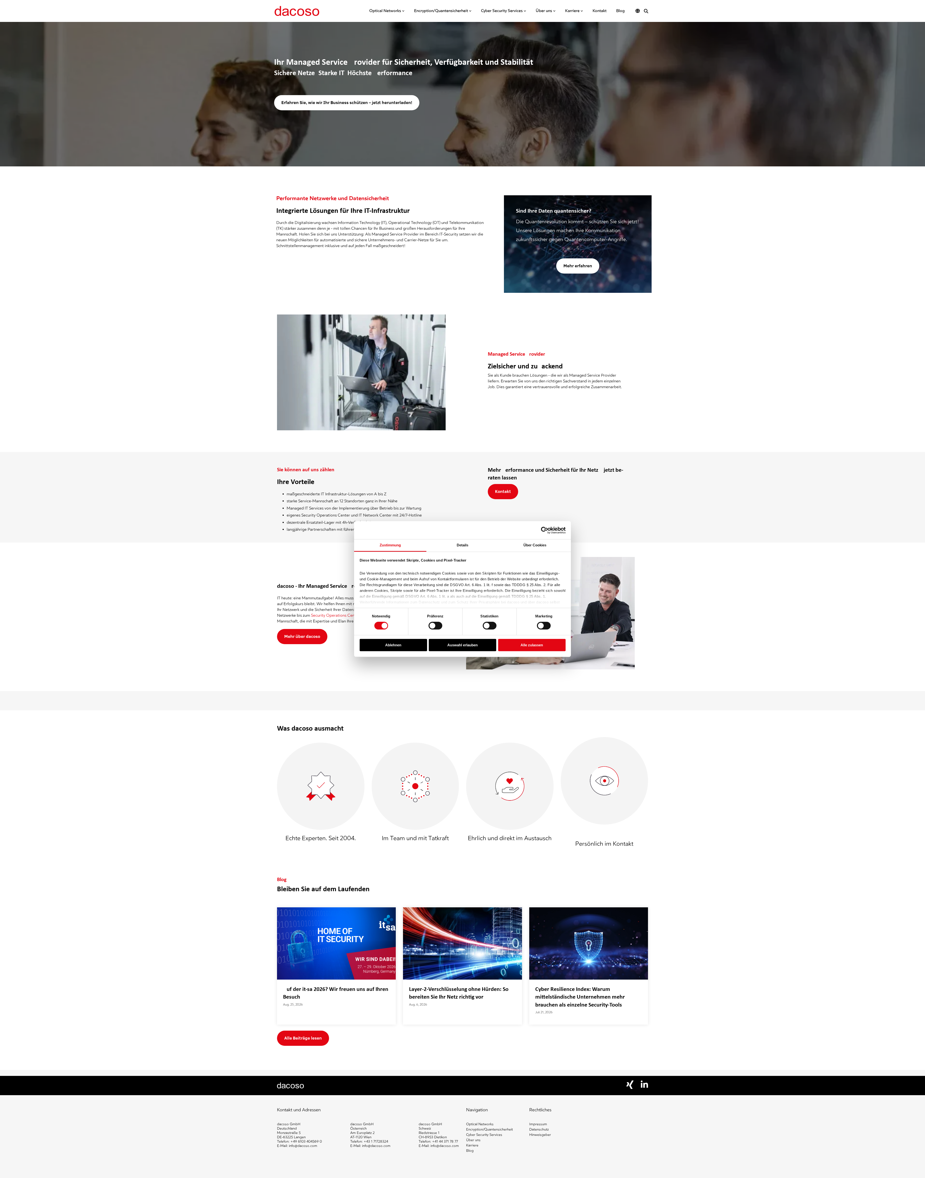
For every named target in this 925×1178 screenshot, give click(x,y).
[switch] (435, 626)
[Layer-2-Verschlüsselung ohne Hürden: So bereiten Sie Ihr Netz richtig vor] (462, 943)
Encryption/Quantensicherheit (441, 10)
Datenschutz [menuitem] (539, 1129)
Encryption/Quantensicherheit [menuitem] (489, 1129)
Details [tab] (462, 545)
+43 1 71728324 (376, 1141)
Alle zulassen (532, 645)
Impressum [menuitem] (538, 1124)
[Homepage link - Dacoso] (290, 1086)
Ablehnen (393, 645)
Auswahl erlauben (462, 645)
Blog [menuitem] (470, 1151)
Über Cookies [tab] (534, 545)
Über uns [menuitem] (473, 1140)
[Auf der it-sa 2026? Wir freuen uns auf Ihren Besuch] (336, 943)
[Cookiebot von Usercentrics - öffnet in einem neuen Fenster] (544, 530)
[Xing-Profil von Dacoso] (630, 1087)
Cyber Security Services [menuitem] (484, 1135)
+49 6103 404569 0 (306, 1141)
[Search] (646, 11)
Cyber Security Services (502, 10)
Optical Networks (385, 10)
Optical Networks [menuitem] (480, 1124)
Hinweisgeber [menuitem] (540, 1135)
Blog (620, 10)
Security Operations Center (335, 615)
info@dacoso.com (303, 1146)
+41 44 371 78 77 (445, 1141)
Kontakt (600, 10)
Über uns (544, 10)
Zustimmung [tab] (390, 545)
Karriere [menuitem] (472, 1145)
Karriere (572, 10)
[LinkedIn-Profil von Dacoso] (644, 1086)
